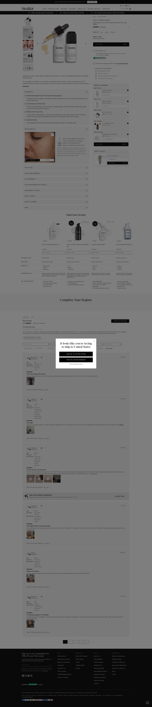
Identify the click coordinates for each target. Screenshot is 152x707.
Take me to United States (76, 354)
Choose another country (76, 364)
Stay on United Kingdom (76, 360)
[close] (94, 341)
